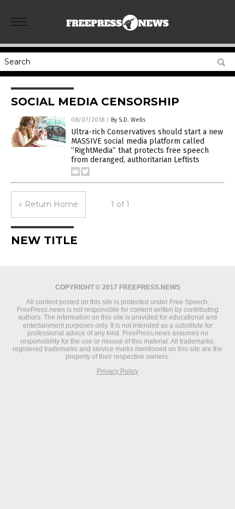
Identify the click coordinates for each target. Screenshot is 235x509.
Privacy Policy (117, 371)
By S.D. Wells (128, 119)
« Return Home (48, 204)
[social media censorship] (117, 32)
